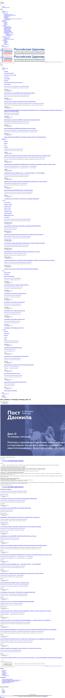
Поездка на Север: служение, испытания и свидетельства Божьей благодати (20, 101)
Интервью (6, 335)
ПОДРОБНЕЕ (2, 697)
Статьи (5, 43)
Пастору (5, 42)
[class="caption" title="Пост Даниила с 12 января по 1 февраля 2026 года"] (12, 278)
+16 (2, 683)
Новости (3, 21)
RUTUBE (3, 692)
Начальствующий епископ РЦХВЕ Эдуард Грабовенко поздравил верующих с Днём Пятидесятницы (25, 137)
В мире (5, 23)
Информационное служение (8, 32)
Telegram (3, 691)
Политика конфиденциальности (7, 679)
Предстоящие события (6, 7)
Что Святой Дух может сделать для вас (12, 373)
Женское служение (7, 29)
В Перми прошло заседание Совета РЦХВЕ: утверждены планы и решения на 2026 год (22, 119)
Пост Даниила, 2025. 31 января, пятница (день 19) (14, 310)
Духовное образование (8, 31)
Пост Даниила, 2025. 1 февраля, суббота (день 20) (14, 302)
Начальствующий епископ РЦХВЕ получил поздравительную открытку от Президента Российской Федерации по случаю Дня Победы (28, 629)
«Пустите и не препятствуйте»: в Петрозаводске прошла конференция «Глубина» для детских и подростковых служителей (29, 260)
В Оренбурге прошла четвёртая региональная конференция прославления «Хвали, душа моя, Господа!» (25, 181)
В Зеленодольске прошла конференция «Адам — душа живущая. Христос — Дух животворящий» (24, 172)
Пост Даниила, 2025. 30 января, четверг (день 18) (14, 319)
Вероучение (6, 80)
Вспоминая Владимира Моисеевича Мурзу (13, 347)
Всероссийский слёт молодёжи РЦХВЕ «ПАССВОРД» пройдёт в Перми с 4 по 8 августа (22, 251)
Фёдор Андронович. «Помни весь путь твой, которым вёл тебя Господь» (19, 364)
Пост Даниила (6, 38)
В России (5, 143)
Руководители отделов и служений (10, 15)
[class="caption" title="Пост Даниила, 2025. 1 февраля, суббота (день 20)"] (12, 295)
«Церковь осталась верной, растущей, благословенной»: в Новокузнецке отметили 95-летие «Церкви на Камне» (27, 155)
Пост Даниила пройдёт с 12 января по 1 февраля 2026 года (16, 284)
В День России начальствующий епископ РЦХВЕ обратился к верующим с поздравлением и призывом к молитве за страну (29, 164)
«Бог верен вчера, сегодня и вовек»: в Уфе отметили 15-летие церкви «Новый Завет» (21, 198)
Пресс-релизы (4, 20)
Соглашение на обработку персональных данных (10, 680)
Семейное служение (7, 28)
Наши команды (8, 35)
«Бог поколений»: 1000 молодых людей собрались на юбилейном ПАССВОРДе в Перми (22, 225)
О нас (3, 12)
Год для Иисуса (6, 33)
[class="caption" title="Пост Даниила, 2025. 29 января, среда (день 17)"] (12, 321)
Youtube (3, 690)
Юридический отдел (5, 46)
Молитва (3, 36)
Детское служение (7, 26)
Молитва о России (7, 37)
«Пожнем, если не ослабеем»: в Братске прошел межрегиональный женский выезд (21, 268)
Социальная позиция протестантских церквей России (13, 18)
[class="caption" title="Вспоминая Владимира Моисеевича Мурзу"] (11, 340)
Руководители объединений (8, 14)
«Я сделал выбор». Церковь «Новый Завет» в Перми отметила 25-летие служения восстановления (24, 243)
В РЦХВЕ (5, 22)
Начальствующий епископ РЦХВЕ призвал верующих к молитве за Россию (20, 128)
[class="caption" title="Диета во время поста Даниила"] (9, 383)
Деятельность (6, 17)
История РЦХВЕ (7, 16)
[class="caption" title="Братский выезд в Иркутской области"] (10, 227)
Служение (4, 25)
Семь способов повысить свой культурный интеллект (15, 382)
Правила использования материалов (8, 681)
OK (2, 688)
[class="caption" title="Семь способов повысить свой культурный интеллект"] (13, 375)
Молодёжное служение (8, 27)
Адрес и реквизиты (7, 19)
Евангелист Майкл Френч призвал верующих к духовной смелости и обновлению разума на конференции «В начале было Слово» (27, 638)
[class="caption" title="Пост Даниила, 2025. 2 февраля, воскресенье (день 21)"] (13, 286)
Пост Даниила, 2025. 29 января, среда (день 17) (14, 327)
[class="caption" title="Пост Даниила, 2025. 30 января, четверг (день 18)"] (12, 312)
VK (2, 689)
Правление (6, 13)
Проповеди (6, 41)
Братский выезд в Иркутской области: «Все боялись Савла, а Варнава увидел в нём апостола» (23, 234)
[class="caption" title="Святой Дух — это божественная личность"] (11, 366)
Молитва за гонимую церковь (9, 39)
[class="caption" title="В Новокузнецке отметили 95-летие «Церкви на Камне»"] (9, 537)
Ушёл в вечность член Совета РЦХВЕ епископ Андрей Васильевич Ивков (19, 92)
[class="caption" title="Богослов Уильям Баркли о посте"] (10, 349)
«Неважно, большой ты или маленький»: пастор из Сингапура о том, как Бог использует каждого (20, 648)
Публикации (4, 329)
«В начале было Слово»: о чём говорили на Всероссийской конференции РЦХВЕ (17, 601)
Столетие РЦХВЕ (5, 68)
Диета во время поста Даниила (10, 390)
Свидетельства (6, 44)
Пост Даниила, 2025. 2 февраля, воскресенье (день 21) (15, 293)
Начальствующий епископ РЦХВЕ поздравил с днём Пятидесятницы (18, 190)
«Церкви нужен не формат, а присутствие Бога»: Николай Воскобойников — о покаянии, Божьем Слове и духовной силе (25, 620)
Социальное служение (7, 30)
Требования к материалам (6, 682)
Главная (3, 6)
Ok (0, 696)
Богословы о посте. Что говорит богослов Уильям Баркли (16, 356)
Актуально (6, 24)
